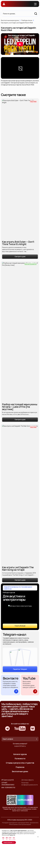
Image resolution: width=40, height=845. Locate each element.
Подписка (20, 767)
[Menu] (35, 4)
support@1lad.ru (20, 746)
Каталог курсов (20, 754)
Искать (36, 14)
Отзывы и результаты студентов (20, 763)
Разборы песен (26, 20)
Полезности (20, 758)
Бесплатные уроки (20, 771)
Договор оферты (27, 780)
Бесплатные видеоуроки (10, 20)
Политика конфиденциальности (29, 784)
